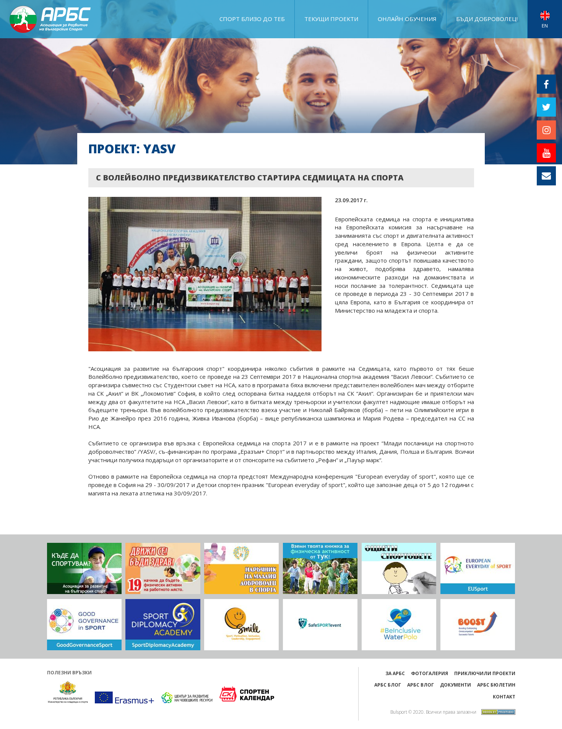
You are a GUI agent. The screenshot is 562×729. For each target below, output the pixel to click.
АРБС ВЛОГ (420, 685)
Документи (455, 685)
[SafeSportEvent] (320, 624)
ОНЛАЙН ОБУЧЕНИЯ (407, 19)
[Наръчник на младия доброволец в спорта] (241, 568)
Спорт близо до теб (252, 19)
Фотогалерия (429, 673)
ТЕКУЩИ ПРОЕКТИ (331, 19)
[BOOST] (477, 624)
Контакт (504, 696)
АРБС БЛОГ (387, 685)
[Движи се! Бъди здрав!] (162, 568)
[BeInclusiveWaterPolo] (399, 624)
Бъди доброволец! (487, 19)
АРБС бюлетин (496, 685)
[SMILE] (241, 624)
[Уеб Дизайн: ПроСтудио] (496, 711)
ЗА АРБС (395, 673)
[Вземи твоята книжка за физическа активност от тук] (320, 568)
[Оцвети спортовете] (399, 568)
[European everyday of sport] (477, 568)
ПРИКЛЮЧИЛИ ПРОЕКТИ (484, 673)
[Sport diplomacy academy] (162, 624)
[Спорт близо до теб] (84, 568)
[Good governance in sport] (84, 624)
